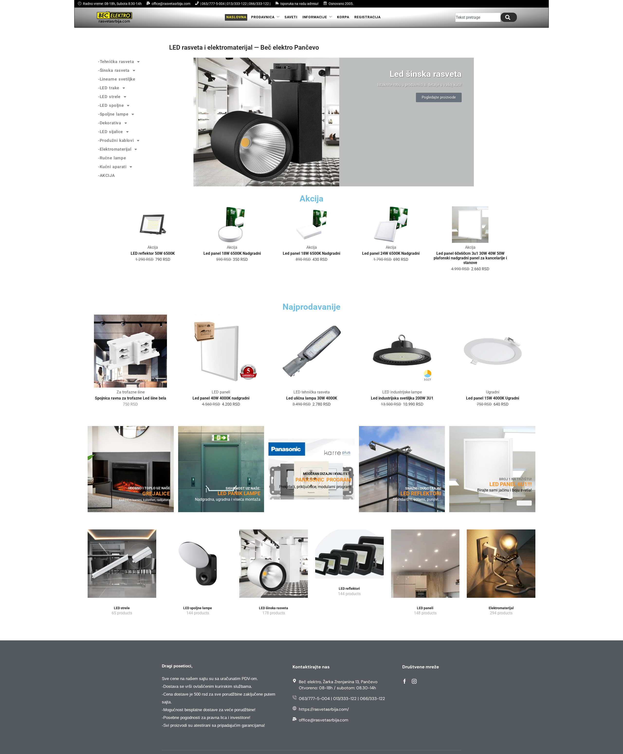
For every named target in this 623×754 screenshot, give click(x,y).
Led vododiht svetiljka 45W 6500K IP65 (492, 398)
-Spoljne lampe (113, 114)
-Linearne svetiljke (116, 79)
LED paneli (130, 392)
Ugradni (402, 392)
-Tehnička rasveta (116, 61)
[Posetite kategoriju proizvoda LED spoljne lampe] (198, 565)
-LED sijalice (110, 131)
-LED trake (108, 87)
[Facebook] (404, 681)
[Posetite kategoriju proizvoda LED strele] (122, 565)
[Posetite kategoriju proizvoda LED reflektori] (349, 555)
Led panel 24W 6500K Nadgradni (391, 253)
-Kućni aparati (112, 166)
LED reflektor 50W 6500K (153, 253)
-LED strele (109, 96)
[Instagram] (414, 681)
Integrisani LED (493, 392)
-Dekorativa (109, 122)
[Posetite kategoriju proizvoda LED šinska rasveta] (273, 565)
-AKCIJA (106, 175)
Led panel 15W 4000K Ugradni (402, 398)
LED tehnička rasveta (221, 392)
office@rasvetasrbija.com (171, 4)
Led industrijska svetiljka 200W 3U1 (311, 398)
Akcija (152, 247)
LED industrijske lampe (311, 392)
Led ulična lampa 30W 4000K (221, 398)
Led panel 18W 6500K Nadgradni (232, 253)
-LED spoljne (111, 105)
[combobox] (478, 17)
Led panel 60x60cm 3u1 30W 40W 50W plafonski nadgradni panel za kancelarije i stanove (470, 258)
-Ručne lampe (112, 157)
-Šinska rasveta (113, 70)
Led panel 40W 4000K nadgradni (130, 398)
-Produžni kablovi (116, 140)
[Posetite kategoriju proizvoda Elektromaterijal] (501, 565)
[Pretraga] (509, 17)
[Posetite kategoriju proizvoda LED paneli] (425, 565)
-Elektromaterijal (114, 149)
